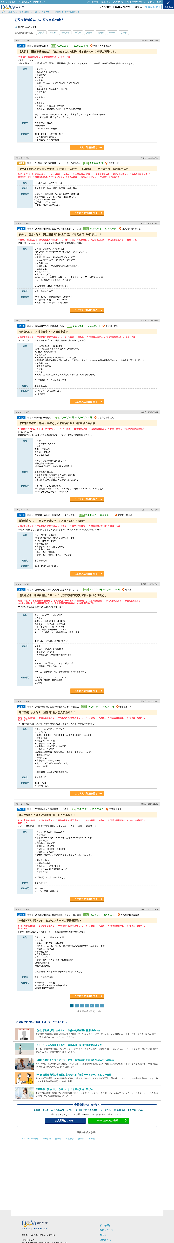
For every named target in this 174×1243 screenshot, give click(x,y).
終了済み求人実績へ (87, 1011)
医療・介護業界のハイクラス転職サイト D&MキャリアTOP (25, 12)
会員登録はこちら (64, 1120)
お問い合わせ (154, 2)
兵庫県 (89, 32)
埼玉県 (112, 32)
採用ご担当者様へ (136, 2)
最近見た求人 (154, 7)
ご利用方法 (105, 1239)
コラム (103, 1235)
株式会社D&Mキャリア (41, 1235)
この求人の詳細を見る (86, 147)
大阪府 (41, 32)
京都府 (124, 32)
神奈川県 (65, 32)
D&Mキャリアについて (112, 2)
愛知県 (101, 32)
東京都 (53, 32)
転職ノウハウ (106, 1230)
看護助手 (70, 1138)
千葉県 (78, 32)
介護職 (58, 1138)
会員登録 (169, 7)
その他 (92, 1138)
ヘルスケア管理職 (30, 1138)
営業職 (81, 1138)
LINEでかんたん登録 (107, 1120)
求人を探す (105, 1225)
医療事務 (57, 12)
